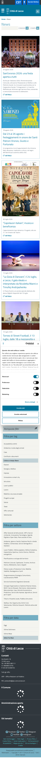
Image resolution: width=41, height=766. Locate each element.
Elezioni (6, 465)
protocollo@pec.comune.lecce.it (15, 681)
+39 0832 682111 (10, 663)
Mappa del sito (18, 743)
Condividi (22, 28)
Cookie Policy (7, 741)
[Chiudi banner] (38, 343)
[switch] (36, 382)
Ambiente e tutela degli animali (14, 448)
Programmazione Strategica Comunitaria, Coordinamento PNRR (17, 576)
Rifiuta (20, 420)
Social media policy (20, 741)
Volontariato (8, 515)
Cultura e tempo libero (11, 460)
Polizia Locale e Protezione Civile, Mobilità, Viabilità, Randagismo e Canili (17, 570)
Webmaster (5, 752)
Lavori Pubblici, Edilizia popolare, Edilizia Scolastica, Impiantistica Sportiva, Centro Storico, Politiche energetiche (20, 552)
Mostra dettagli (30, 402)
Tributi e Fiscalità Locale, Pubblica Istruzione (18, 599)
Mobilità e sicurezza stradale (13, 494)
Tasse (5, 506)
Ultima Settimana (9, 629)
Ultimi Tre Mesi (9, 638)
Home (3, 19)
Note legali (20, 739)
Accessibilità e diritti (10, 444)
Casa (5, 452)
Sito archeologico (30, 743)
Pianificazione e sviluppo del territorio (16, 558)
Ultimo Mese (8, 634)
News (9, 19)
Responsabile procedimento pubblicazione (19, 750)
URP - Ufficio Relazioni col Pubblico (12, 676)
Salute (6, 502)
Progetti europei (9, 498)
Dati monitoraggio (9, 739)
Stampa (33, 28)
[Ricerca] (38, 11)
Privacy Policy (31, 739)
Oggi (5, 625)
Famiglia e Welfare (10, 469)
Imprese (6, 473)
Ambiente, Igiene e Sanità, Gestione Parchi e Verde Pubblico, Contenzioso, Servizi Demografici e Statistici (20, 543)
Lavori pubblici (8, 485)
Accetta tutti (20, 408)
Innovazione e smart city (12, 477)
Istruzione (7, 481)
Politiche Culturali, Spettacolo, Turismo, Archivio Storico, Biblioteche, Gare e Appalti (19, 563)
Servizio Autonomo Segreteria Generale (16, 582)
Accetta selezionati (20, 414)
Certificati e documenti (11, 456)
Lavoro (6, 490)
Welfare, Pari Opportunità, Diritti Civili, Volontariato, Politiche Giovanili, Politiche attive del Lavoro (20, 605)
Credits (20, 745)
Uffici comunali (8, 511)
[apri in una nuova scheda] (2, 2)
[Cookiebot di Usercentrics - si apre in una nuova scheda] (26, 344)
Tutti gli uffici (5, 672)
